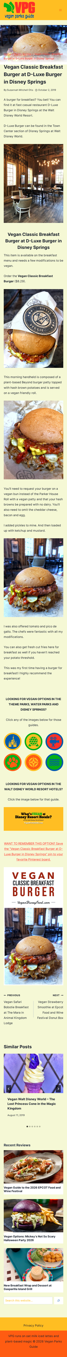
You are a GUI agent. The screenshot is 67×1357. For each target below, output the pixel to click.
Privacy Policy (33, 1325)
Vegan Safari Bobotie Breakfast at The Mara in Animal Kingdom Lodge (16, 1009)
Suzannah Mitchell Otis (20, 89)
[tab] (27, 1126)
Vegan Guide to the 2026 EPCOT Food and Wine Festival (32, 1189)
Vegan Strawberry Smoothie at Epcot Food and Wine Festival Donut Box (50, 1006)
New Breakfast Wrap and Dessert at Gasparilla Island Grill (28, 1287)
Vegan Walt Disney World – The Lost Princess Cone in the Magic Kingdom (31, 1103)
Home (7, 54)
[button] (13, 741)
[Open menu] (60, 10)
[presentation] (33, 1073)
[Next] (58, 1088)
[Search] (58, 1300)
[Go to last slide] (8, 1088)
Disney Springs (22, 54)
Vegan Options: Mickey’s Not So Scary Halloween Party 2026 (29, 1238)
